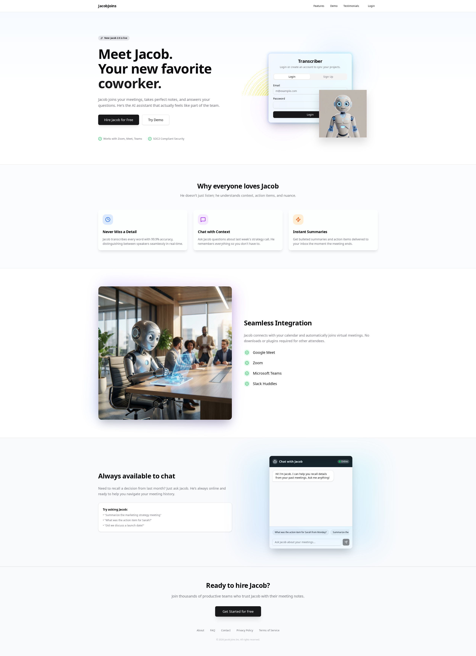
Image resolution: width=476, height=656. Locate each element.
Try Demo (155, 120)
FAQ (212, 630)
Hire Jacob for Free (118, 120)
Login (371, 6)
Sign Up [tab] (328, 76)
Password (279, 98)
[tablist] (310, 76)
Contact (226, 630)
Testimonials (351, 6)
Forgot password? (338, 98)
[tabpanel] (310, 100)
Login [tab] (292, 76)
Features (318, 6)
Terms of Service (269, 630)
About (200, 630)
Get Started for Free (238, 611)
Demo (333, 6)
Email (276, 85)
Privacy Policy (245, 630)
